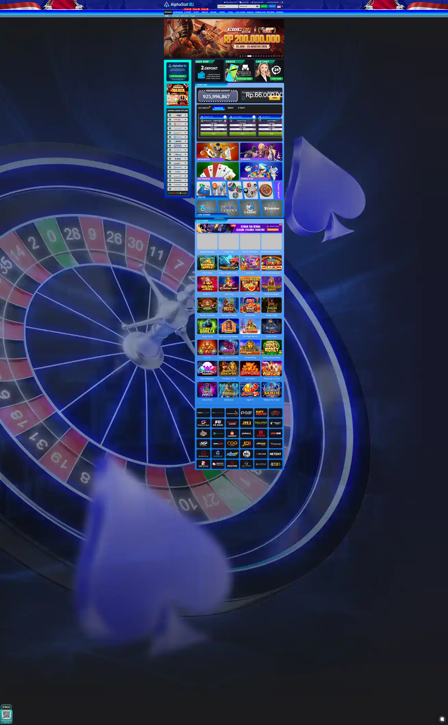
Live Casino (240, 12)
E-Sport (187, 12)
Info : (167, 16)
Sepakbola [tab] (218, 108)
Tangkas (250, 12)
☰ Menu (6, 707)
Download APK (231, 2)
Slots (196, 12)
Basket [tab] (230, 108)
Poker (222, 12)
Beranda (168, 12)
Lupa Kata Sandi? (272, 2)
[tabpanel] (241, 126)
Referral (271, 12)
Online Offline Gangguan (178, 193)
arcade (213, 12)
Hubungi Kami (258, 2)
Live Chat (245, 2)
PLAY (213, 134)
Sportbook (178, 12)
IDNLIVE (205, 12)
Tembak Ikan (260, 12)
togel (230, 12)
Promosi (279, 12)
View (275, 96)
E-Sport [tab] (241, 108)
